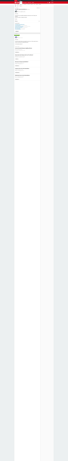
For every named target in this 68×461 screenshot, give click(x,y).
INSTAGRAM (28, 4)
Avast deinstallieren (18, 25)
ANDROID (21, 4)
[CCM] (17, 2)
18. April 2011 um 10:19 (20, 37)
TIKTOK (34, 4)
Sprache (52, 0)
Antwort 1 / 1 (17, 33)
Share (17, 21)
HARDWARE (40, 4)
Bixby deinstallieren (18, 28)
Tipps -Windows (25, 27)
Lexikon (33, 2)
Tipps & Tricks (25, 2)
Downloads (29, 2)
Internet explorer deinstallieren (19, 26)
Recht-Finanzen (19, 0)
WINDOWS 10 (25, 4)
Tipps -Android (23, 28)
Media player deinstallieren (19, 27)
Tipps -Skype (23, 29)
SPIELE (15, 4)
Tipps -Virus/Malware (24, 25)
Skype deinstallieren (18, 29)
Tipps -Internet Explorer (27, 26)
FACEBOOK (37, 4)
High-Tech (16, 0)
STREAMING (18, 4)
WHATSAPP (32, 4)
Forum (21, 2)
